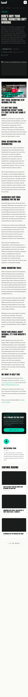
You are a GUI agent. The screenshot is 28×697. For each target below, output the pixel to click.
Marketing (4, 11)
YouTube (7, 402)
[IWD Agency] (5, 2)
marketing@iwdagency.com (11, 385)
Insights (8, 8)
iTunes (3, 402)
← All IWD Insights (14, 543)
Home (2, 8)
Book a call (13, 430)
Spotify (22, 400)
